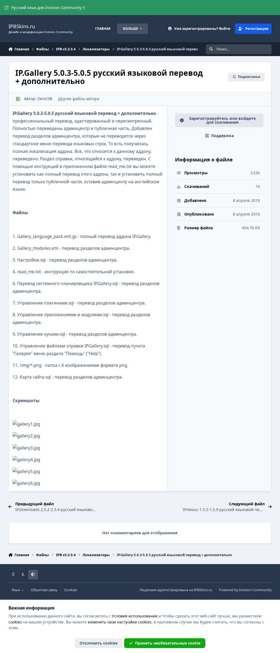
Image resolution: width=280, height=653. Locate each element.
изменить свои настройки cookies (119, 622)
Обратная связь (44, 590)
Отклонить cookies (99, 643)
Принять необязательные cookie (167, 643)
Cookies (70, 590)
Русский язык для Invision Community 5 (48, 7)
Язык (16, 590)
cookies (15, 622)
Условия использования (135, 616)
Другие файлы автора (78, 98)
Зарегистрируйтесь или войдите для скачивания (222, 120)
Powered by (245, 590)
